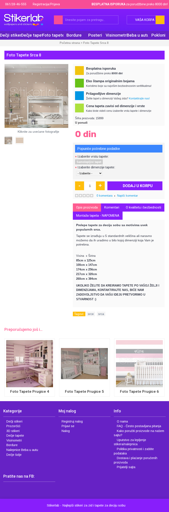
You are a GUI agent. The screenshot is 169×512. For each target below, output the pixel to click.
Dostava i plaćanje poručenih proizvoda (135, 460)
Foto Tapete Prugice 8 (84, 391)
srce (91, 314)
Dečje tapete (15, 435)
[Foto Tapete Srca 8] (36, 96)
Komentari (111, 207)
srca (101, 314)
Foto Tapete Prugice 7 (29, 391)
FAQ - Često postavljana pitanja (139, 426)
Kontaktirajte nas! (139, 98)
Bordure (12, 445)
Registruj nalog (72, 421)
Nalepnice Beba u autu (22, 450)
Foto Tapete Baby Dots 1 (139, 391)
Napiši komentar (127, 195)
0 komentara (104, 195)
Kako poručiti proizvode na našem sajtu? (139, 433)
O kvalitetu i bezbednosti (143, 207)
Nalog (66, 431)
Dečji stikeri (14, 421)
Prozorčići (13, 426)
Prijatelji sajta (126, 467)
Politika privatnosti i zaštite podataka (134, 451)
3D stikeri (13, 431)
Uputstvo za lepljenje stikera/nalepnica (130, 442)
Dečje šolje (14, 454)
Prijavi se (68, 426)
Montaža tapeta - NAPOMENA (97, 216)
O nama (122, 421)
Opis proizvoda (87, 207)
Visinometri (14, 440)
